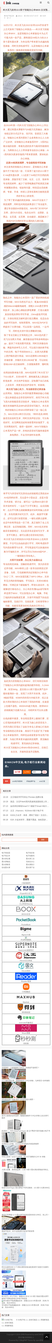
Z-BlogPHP (23, 1340)
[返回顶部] (47, 1337)
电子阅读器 (6, 853)
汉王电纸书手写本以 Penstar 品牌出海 (26, 797)
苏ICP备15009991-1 (26, 1337)
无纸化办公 (30, 862)
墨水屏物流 (6, 862)
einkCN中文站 (40, 1334)
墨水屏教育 (6, 864)
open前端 (39, 1340)
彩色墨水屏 (6, 867)
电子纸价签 (30, 853)
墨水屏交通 (6, 859)
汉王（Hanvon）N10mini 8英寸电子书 (26, 811)
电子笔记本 (10, 16)
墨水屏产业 (30, 867)
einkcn (20, 16)
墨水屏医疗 (30, 864)
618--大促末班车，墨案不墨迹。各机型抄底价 (30, 820)
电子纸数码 (30, 856)
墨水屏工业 (30, 859)
